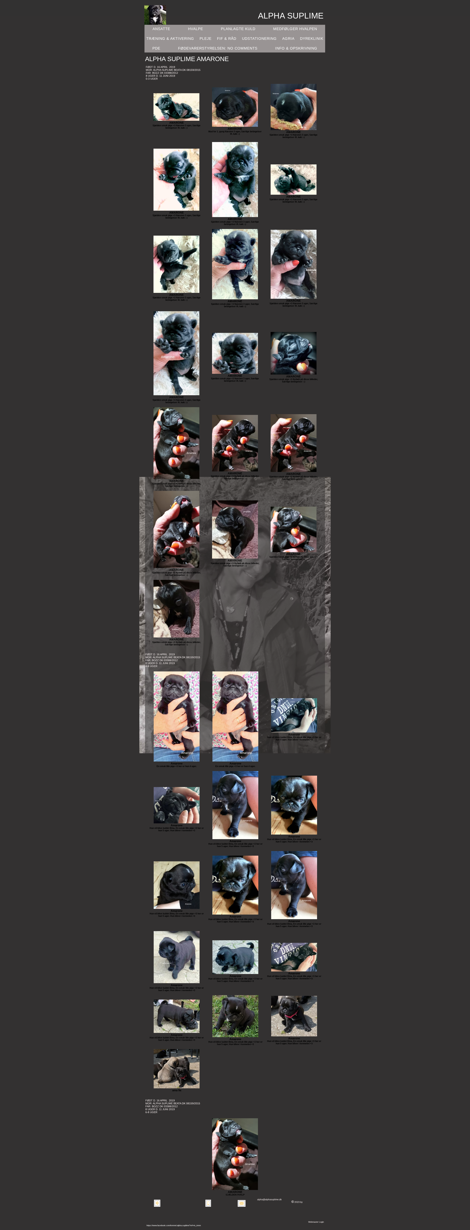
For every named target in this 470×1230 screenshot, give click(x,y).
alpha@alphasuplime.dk (269, 1199)
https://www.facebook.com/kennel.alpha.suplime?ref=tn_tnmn (174, 1225)
